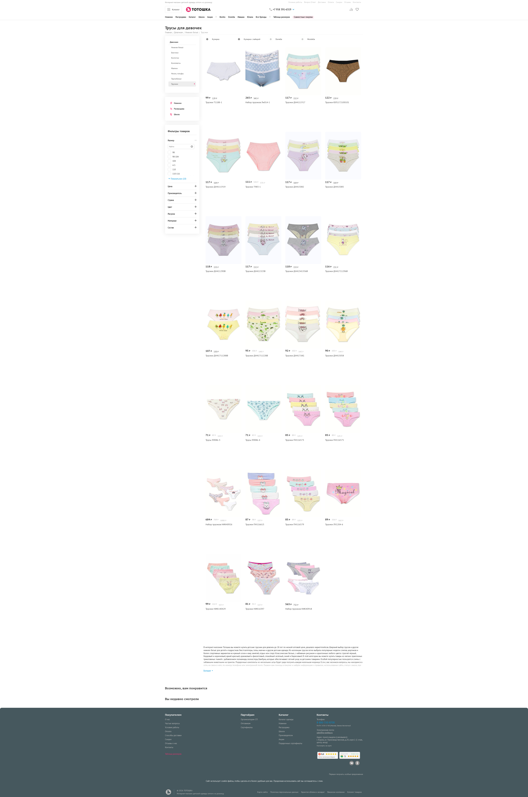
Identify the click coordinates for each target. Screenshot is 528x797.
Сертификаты (247, 727)
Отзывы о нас (171, 743)
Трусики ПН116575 (334, 440)
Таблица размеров (281, 17)
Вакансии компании (336, 792)
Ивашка (241, 17)
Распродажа (179, 109)
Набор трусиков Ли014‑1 (257, 102)
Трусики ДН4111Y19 (216, 186)
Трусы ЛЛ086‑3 (213, 440)
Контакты (357, 2)
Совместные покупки (303, 17)
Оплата (331, 2)
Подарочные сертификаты (290, 743)
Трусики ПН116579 (294, 524)
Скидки (339, 2)
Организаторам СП (249, 719)
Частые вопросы (172, 723)
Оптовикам (246, 723)
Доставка (322, 2)
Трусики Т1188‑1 (214, 102)
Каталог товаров (354, 792)
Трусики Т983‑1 (253, 186)
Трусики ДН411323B (255, 271)
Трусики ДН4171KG (294, 355)
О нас (167, 719)
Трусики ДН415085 (334, 186)
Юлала (250, 17)
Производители (286, 735)
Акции (210, 17)
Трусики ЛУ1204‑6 (334, 524)
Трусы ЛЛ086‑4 (252, 440)
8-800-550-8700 (326, 722)
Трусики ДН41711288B (217, 355)
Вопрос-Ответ (310, 2)
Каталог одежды (286, 719)
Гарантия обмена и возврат (313, 792)
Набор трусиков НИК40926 (219, 524)
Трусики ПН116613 (254, 524)
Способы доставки (173, 735)
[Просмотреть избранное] (357, 9)
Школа (201, 17)
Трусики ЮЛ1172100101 (337, 102)
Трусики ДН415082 (294, 186)
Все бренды (261, 17)
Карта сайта (262, 792)
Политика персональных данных (284, 792)
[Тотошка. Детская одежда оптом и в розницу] (198, 9)
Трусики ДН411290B (216, 271)
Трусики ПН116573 (294, 440)
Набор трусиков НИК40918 (298, 609)
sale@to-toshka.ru (325, 732)
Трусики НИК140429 (216, 609)
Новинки (169, 17)
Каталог (192, 17)
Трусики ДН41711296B (336, 271)
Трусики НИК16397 (254, 609)
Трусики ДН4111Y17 (295, 102)
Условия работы (295, 2)
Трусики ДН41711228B (256, 355)
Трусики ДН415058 (334, 355)
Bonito (222, 17)
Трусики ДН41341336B (296, 271)
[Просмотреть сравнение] (351, 9)
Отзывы (347, 2)
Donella (231, 17)
